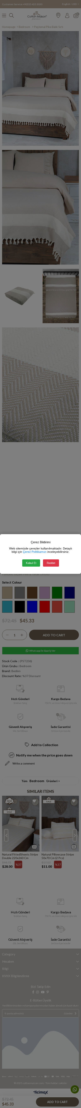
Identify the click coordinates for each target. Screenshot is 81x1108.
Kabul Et (31, 563)
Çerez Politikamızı (35, 551)
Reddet (51, 563)
